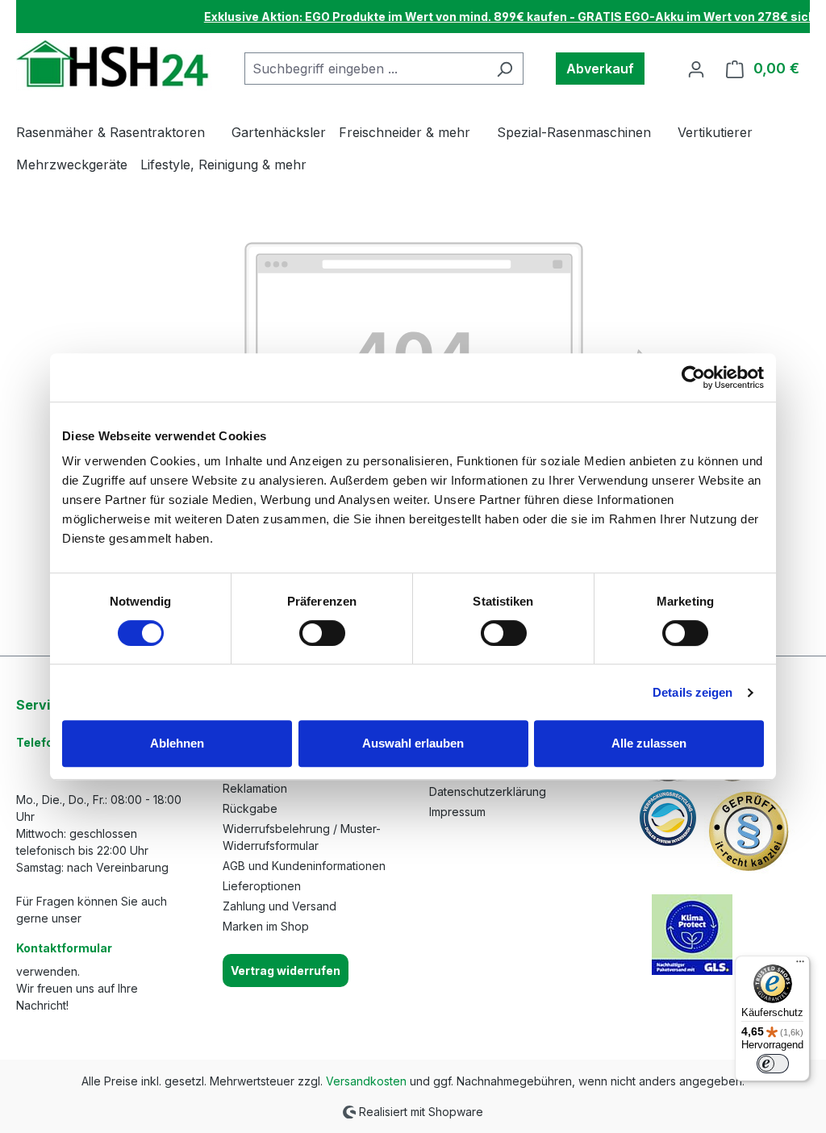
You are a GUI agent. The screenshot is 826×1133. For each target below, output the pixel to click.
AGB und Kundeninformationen (304, 866)
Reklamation (255, 788)
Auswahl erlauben (413, 743)
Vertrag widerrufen (285, 970)
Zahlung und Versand (279, 906)
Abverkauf (600, 68)
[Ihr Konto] (696, 68)
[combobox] (365, 68)
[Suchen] (505, 68)
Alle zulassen (648, 743)
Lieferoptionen (262, 886)
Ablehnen (177, 743)
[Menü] (800, 965)
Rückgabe (250, 808)
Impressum (457, 812)
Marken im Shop (266, 926)
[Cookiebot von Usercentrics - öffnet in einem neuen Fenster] (693, 377)
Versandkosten (366, 1081)
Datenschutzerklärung (487, 791)
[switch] (322, 633)
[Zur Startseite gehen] (114, 65)
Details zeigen (692, 692)
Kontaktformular (64, 948)
